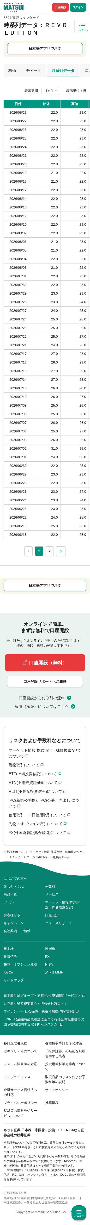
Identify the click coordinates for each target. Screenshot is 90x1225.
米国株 (50, 949)
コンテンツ (82, 30)
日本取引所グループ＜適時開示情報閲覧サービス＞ (42, 995)
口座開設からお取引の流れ (42, 698)
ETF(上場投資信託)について (33, 774)
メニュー (79, 1215)
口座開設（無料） (48, 662)
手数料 (50, 886)
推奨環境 (52, 1103)
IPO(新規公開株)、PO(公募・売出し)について (44, 803)
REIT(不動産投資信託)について (35, 791)
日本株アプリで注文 (45, 48)
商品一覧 (10, 894)
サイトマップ (14, 980)
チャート (34, 70)
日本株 (9, 949)
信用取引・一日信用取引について (37, 815)
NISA (49, 964)
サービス (52, 894)
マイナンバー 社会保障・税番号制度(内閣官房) (39, 1011)
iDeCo (8, 972)
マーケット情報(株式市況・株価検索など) (62, 904)
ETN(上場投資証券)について (33, 783)
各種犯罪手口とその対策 (63, 1043)
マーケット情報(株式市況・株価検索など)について (44, 753)
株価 (12, 70)
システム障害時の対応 (20, 1064)
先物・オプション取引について (35, 824)
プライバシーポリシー (20, 1103)
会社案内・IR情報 (17, 931)
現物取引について (24, 765)
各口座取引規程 (15, 1043)
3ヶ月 (49, 90)
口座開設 (60, 7)
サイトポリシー (57, 1090)
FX (47, 956)
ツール (9, 902)
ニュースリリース (58, 923)
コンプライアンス (17, 1077)
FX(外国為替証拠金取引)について (37, 833)
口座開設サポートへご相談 (45, 681)
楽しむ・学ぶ (14, 886)
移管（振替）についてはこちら (42, 707)
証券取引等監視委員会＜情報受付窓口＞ (34, 1003)
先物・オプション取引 (20, 964)
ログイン (78, 7)
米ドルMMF (54, 972)
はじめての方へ (15, 878)
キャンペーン (14, 923)
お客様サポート (15, 915)
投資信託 (10, 956)
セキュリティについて (20, 1051)
